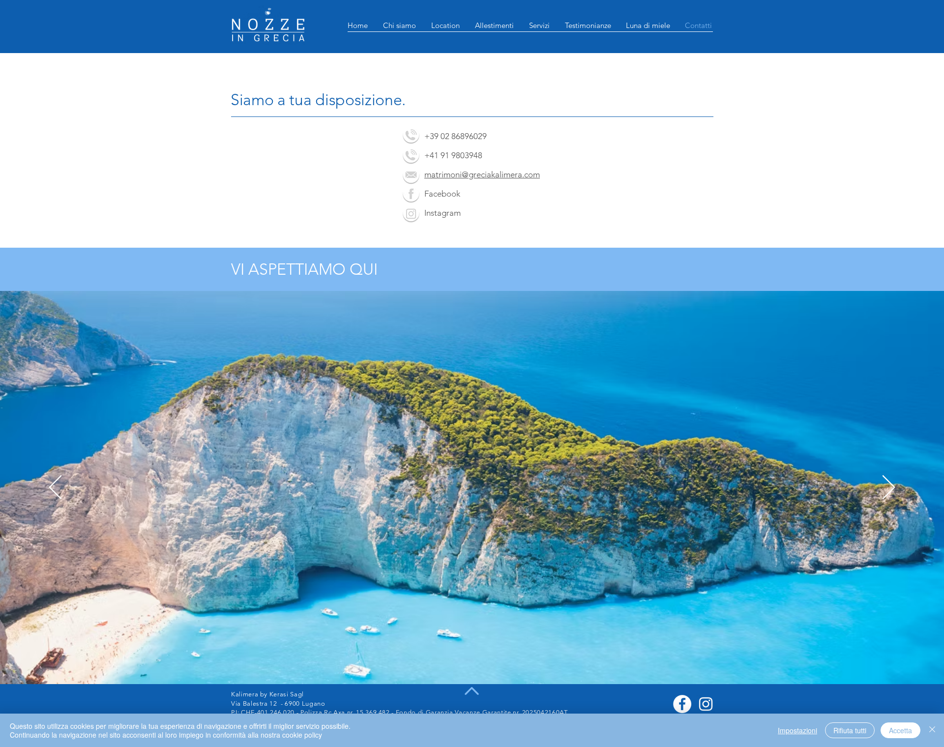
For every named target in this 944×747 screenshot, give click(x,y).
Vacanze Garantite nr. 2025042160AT (510, 712)
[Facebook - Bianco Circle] (682, 704)
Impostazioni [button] (797, 730)
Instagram (442, 213)
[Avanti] (889, 488)
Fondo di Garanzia (424, 712)
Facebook (442, 194)
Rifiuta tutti (849, 730)
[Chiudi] (932, 730)
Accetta (900, 730)
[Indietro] (55, 488)
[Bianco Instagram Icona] (706, 704)
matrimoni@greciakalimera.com (482, 174)
